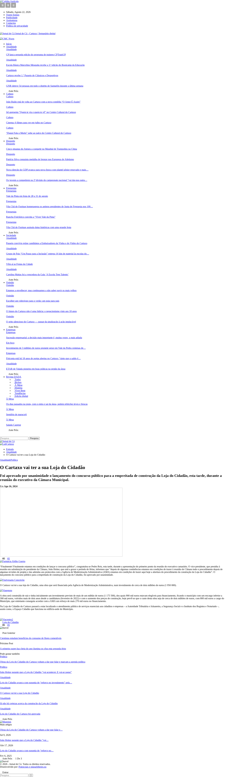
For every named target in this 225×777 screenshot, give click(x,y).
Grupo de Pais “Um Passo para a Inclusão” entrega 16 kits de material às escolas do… (47, 253)
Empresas (10, 329)
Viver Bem (19, 390)
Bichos (17, 382)
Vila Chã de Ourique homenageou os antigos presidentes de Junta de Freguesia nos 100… (49, 206)
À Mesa (18, 385)
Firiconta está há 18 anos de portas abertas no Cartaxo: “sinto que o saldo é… (43, 358)
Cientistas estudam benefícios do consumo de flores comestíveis (30, 638)
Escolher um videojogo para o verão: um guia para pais (32, 301)
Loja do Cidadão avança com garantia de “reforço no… (27, 750)
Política (14, 460)
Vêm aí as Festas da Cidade (19, 264)
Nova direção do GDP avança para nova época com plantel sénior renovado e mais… (47, 169)
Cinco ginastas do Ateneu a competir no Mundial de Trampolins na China (41, 149)
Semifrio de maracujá (16, 414)
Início (9, 44)
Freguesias (11, 188)
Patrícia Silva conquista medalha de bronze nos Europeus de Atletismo (40, 159)
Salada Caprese (13, 425)
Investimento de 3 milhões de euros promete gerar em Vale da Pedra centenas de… (46, 348)
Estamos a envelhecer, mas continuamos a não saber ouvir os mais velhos (41, 290)
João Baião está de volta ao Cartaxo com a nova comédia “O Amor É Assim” (43, 101)
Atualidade (11, 46)
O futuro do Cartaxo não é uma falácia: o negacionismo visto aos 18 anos (41, 311)
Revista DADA (13, 376)
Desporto (10, 141)
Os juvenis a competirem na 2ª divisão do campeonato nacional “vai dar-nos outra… (46, 180)
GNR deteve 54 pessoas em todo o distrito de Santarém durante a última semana (44, 86)
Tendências (20, 393)
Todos (17, 379)
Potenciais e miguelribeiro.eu (32, 767)
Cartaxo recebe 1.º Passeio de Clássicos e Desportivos (32, 75)
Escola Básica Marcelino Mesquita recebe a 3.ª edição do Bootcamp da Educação (45, 65)
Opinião (10, 282)
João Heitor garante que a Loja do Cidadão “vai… (24, 740)
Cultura (9, 93)
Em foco (10, 342)
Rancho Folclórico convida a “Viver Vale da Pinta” (30, 217)
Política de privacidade (17, 26)
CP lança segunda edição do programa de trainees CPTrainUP (36, 54)
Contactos (11, 23)
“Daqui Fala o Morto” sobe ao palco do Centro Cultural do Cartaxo (38, 133)
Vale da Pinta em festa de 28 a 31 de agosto (27, 196)
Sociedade (11, 235)
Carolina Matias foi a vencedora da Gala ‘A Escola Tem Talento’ (37, 274)
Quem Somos (12, 14)
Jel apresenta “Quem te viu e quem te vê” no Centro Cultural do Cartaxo (41, 112)
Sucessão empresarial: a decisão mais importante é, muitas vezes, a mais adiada (44, 337)
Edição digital (21, 396)
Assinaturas (11, 20)
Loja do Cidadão (10, 622)
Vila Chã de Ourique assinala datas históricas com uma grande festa (38, 227)
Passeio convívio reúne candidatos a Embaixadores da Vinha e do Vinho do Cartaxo (46, 243)
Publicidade (11, 17)
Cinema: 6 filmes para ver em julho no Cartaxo (28, 122)
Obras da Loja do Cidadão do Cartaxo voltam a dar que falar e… (31, 729)
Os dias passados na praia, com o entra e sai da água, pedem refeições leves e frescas (47, 404)
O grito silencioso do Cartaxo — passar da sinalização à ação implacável (41, 321)
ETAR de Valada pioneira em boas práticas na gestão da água (35, 369)
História (18, 388)
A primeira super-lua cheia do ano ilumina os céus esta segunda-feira (33, 648)
